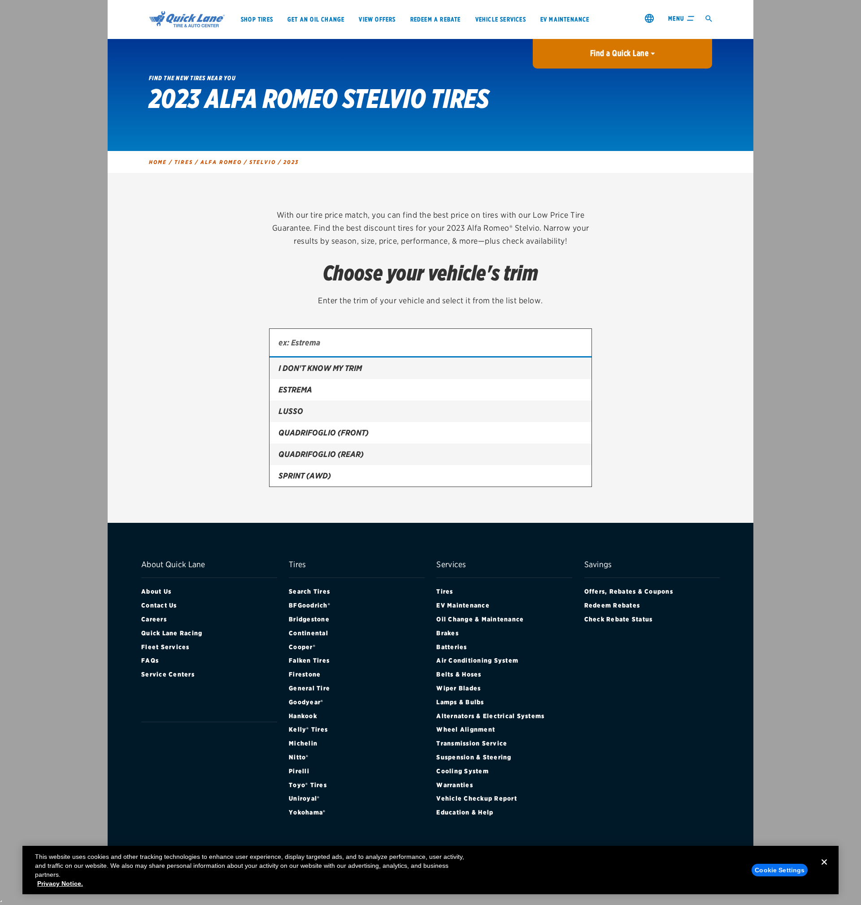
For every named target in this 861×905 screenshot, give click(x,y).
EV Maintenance (463, 605)
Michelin (303, 743)
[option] (430, 368)
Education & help (464, 812)
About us (156, 591)
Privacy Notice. (60, 883)
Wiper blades (458, 688)
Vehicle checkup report (476, 798)
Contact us (159, 605)
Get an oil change (315, 19)
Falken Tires (309, 660)
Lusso (290, 411)
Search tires (309, 591)
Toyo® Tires (308, 785)
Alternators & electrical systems (490, 716)
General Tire (309, 688)
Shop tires (257, 19)
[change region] (649, 18)
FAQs (150, 660)
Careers (154, 619)
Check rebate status (618, 619)
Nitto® (299, 757)
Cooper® (302, 647)
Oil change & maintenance (480, 619)
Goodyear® (306, 702)
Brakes (447, 633)
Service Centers (168, 674)
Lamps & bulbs (460, 702)
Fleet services (165, 647)
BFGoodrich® (309, 605)
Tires (444, 591)
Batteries (451, 647)
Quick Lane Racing (171, 633)
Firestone (305, 674)
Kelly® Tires (308, 729)
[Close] (824, 869)
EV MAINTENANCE (565, 19)
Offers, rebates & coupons (628, 591)
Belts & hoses (458, 674)
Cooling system (462, 771)
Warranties (454, 785)
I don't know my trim (320, 368)
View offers (377, 19)
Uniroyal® (304, 798)
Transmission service (471, 743)
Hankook (303, 716)
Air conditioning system (477, 660)
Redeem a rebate (435, 19)
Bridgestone (309, 619)
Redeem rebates (612, 605)
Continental (308, 633)
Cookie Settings (779, 870)
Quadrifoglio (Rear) (321, 454)
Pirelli (299, 771)
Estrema (295, 389)
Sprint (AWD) (304, 475)
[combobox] (430, 343)
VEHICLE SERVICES (500, 19)
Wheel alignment (465, 729)
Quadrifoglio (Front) (323, 432)
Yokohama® (307, 812)
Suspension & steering (473, 757)
